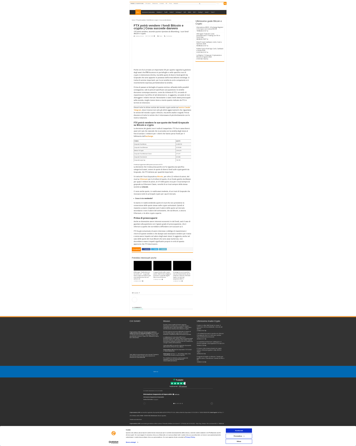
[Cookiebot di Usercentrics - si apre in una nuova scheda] (114, 442)
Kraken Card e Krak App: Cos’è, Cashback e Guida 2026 (209, 49)
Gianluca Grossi (139, 36)
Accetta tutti (239, 430)
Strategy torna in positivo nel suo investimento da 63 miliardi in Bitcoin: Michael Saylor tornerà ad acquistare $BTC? (181, 275)
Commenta (169, 36)
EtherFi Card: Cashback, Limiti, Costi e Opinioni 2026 (209, 43)
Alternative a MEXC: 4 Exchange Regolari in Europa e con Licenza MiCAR (209, 28)
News (160, 36)
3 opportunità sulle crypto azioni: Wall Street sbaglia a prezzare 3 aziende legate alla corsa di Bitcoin (162, 274)
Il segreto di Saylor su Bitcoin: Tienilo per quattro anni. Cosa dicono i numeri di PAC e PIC (210, 358)
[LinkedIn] (208, 4)
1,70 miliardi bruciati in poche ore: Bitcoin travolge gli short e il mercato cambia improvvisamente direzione (210, 335)
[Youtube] (210, 4)
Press (170, 3)
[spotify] (214, 4)
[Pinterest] (206, 4)
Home (133, 20)
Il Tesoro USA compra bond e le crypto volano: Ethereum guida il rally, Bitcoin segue (209, 350)
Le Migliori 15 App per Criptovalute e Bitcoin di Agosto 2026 (209, 56)
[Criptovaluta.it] (133, 12)
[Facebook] (201, 4)
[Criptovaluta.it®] (178, 7)
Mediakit (176, 3)
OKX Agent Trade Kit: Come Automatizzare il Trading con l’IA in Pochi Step (208, 35)
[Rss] (199, 4)
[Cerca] (225, 3)
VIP (166, 3)
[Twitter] (204, 4)
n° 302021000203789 (204, 412)
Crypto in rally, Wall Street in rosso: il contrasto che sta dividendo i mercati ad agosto (209, 326)
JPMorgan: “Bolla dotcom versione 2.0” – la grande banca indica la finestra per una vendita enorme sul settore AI (142, 275)
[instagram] (212, 4)
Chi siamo (148, 3)
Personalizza (238, 436)
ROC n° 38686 (218, 423)
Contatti (162, 3)
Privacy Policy (190, 437)
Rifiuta (239, 441)
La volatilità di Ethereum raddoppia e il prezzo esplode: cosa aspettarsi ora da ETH (210, 342)
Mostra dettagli (131, 442)
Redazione (155, 3)
